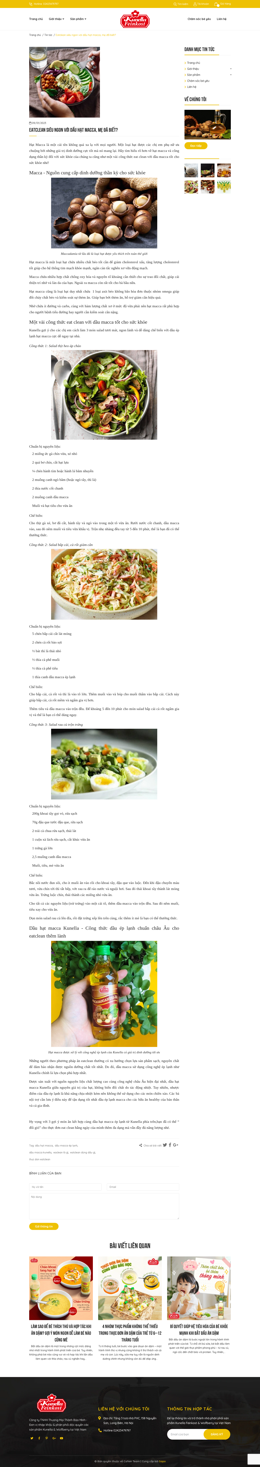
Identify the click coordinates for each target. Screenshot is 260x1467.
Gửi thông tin (44, 1226)
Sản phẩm (193, 75)
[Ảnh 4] (191, 186)
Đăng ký (217, 1434)
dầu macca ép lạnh (66, 1145)
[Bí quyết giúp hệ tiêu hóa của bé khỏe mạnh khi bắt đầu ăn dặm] (199, 1288)
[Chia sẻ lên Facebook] (170, 1145)
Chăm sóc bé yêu (198, 81)
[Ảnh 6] (224, 186)
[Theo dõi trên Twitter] (31, 1438)
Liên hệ (191, 87)
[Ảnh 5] (208, 186)
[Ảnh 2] (208, 170)
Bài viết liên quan (130, 1245)
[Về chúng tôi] (207, 124)
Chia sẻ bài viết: (152, 1145)
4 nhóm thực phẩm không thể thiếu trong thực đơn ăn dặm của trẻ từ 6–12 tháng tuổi (130, 1332)
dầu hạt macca (44, 1145)
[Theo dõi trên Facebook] (39, 1438)
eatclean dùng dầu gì (82, 1152)
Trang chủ (193, 63)
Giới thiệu (193, 69)
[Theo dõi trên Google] (54, 1438)
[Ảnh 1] (191, 170)
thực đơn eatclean (39, 1159)
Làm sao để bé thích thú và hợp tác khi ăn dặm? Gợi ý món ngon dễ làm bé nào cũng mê (61, 1332)
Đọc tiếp (196, 145)
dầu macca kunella (40, 1152)
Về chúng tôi (195, 98)
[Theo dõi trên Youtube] (61, 1438)
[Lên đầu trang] (253, 1450)
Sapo (162, 1461)
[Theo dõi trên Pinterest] (46, 1438)
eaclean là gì (60, 1152)
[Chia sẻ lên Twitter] (165, 1145)
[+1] (175, 1145)
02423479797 (50, 3)
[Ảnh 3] (224, 170)
